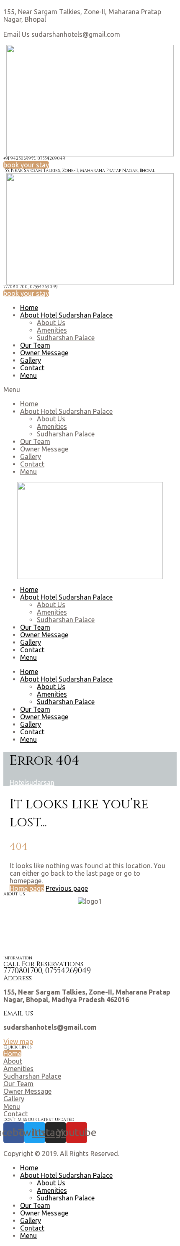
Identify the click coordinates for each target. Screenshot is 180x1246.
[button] (26, 165)
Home (29, 307)
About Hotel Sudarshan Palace (66, 315)
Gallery (30, 360)
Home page (27, 888)
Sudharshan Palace (66, 337)
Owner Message (44, 352)
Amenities (52, 330)
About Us (51, 322)
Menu (28, 375)
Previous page (67, 888)
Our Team (35, 345)
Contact (32, 368)
